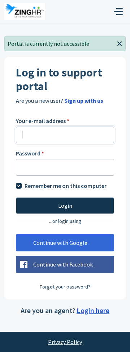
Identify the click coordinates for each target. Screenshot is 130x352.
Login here (93, 310)
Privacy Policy (65, 342)
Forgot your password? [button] (65, 286)
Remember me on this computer (66, 185)
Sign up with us (83, 100)
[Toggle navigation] (118, 11)
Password (30, 153)
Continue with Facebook (63, 264)
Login (65, 205)
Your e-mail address (42, 120)
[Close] (119, 42)
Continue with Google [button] (60, 242)
